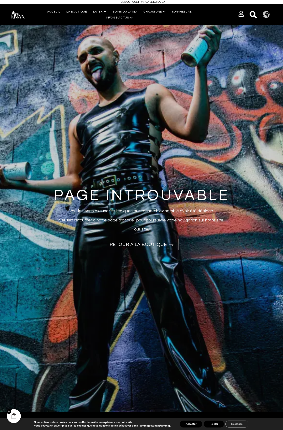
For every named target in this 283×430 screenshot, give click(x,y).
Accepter (191, 424)
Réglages (237, 424)
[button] (241, 13)
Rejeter (213, 424)
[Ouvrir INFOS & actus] (131, 17)
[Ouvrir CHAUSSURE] (164, 11)
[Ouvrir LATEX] (105, 11)
